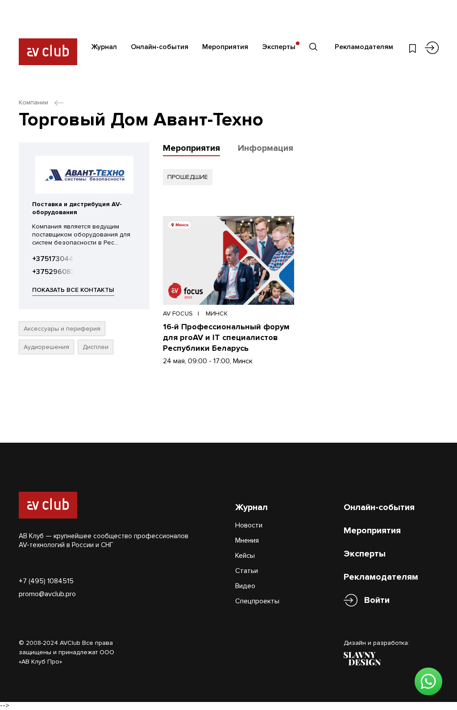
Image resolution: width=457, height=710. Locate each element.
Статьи (246, 570)
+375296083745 (60, 271)
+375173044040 (59, 258)
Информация (265, 148)
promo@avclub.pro (47, 594)
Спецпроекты (257, 601)
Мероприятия (225, 46)
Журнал (104, 46)
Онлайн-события (159, 46)
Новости (248, 525)
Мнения (247, 540)
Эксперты (278, 46)
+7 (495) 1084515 (46, 581)
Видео (245, 585)
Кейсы (245, 555)
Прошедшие (187, 177)
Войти (377, 600)
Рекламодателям (364, 46)
